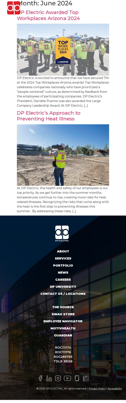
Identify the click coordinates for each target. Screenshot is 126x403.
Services (63, 258)
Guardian (63, 335)
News (63, 272)
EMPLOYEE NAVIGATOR (63, 321)
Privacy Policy (97, 388)
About (63, 251)
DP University (63, 287)
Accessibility (115, 388)
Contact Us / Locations (63, 294)
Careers (63, 279)
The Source (63, 307)
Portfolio (63, 265)
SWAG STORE (63, 314)
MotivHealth (63, 328)
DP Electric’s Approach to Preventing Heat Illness (48, 116)
